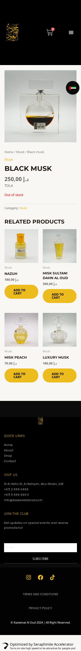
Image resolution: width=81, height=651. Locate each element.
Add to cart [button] (19, 291)
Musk (20, 152)
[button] (71, 32)
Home (8, 152)
